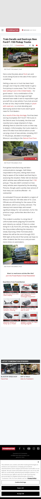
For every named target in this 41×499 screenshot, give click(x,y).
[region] (20, 478)
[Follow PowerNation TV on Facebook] (19, 448)
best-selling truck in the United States (17, 91)
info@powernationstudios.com (20, 455)
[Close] (38, 462)
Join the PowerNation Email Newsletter (20, 276)
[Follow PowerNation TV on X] (24, 449)
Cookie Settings (20, 482)
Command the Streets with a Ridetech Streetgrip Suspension (28, 295)
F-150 (35, 180)
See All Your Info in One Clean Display (11, 294)
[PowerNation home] (8, 449)
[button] (2, 30)
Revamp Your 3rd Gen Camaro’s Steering (10, 309)
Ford (25, 74)
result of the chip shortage (16, 115)
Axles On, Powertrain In (26, 379)
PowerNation (20, 45)
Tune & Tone (4, 379)
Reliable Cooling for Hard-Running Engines (29, 323)
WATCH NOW (30, 30)
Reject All (20, 488)
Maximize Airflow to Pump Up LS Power (9, 323)
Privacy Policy (32, 478)
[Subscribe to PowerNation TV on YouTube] (29, 448)
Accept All (20, 494)
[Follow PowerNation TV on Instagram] (33, 448)
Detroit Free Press (30, 138)
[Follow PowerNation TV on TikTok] (38, 448)
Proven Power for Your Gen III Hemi (28, 309)
